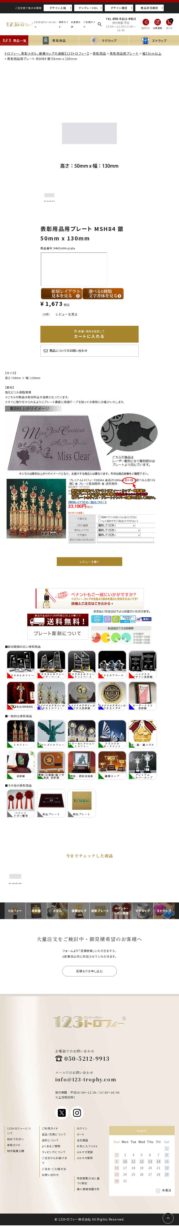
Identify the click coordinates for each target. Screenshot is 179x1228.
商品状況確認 (149, 8)
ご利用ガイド (50, 1128)
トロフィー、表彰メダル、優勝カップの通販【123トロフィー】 (47, 53)
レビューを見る (67, 314)
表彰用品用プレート (124, 53)
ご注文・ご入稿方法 (54, 1169)
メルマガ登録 (85, 1152)
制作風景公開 (15, 1151)
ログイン (82, 1128)
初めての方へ (15, 1139)
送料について (50, 1140)
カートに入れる (89, 334)
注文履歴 (82, 1140)
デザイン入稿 (58, 8)
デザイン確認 (119, 8)
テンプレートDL (88, 8)
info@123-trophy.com (85, 1079)
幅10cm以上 (152, 53)
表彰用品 (99, 53)
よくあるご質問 (51, 1146)
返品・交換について (54, 1134)
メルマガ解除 (85, 1158)
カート (81, 1134)
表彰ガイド (14, 1145)
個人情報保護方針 (88, 1189)
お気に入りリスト (87, 1146)
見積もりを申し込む (89, 971)
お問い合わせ (50, 1175)
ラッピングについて (53, 1152)
